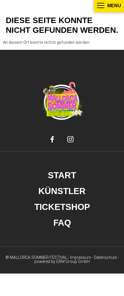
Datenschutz (105, 257)
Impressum (80, 257)
